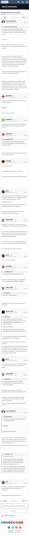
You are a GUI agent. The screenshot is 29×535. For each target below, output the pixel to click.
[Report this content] (24, 22)
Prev (5, 17)
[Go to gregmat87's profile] (3, 120)
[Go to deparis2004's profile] (3, 220)
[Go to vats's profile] (3, 482)
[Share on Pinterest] (22, 522)
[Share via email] (19, 522)
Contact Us (18, 530)
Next (24, 17)
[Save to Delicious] (12, 522)
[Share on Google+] (7, 522)
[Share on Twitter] (2, 522)
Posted (11, 22)
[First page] (1, 17)
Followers (13, 511)
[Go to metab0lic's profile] (3, 161)
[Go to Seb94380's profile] (3, 96)
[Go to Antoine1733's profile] (3, 312)
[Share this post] (26, 22)
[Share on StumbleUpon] (17, 522)
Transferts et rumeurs (19, 14)
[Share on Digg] (9, 522)
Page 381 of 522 (14, 17)
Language (10, 530)
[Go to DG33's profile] (3, 191)
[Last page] (27, 17)
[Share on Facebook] (4, 522)
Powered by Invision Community (14, 532)
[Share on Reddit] (14, 522)
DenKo (3, 14)
